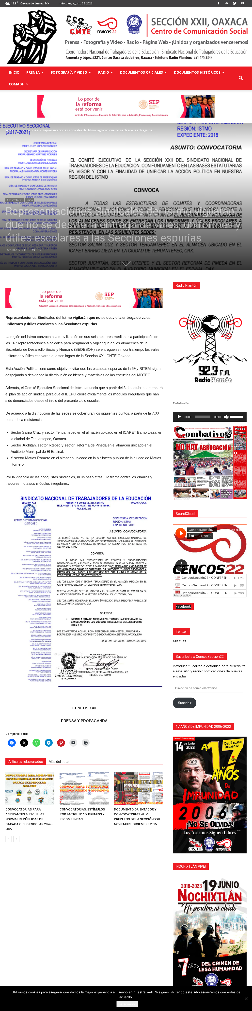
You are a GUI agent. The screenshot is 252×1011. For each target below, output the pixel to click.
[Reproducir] (179, 416)
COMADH (16, 84)
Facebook (183, 606)
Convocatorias (14, 200)
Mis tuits (179, 641)
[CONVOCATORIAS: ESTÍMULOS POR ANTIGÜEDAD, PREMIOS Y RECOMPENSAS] (84, 788)
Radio (103, 72)
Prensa (33, 72)
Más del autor (59, 762)
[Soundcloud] (226, 3)
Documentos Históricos (197, 72)
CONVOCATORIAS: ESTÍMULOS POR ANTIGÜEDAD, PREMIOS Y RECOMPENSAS (82, 814)
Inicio (14, 72)
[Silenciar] (226, 416)
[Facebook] (218, 3)
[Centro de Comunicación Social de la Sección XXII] (126, 37)
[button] (241, 78)
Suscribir (184, 703)
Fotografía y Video (69, 72)
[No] (245, 998)
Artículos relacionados (25, 762)
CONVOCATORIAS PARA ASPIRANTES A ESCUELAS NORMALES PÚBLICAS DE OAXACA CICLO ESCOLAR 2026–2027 (29, 819)
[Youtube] (243, 3)
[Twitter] (234, 3)
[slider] (237, 416)
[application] (210, 417)
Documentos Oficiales (141, 72)
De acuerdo (127, 1004)
